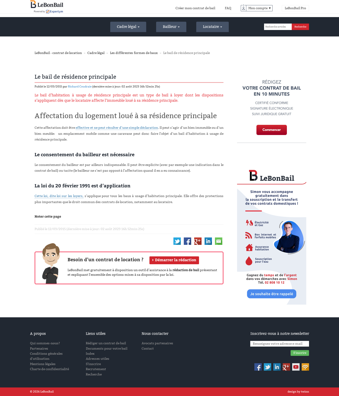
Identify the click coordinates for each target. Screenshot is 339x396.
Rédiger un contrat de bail (106, 343)
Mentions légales (43, 364)
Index (90, 354)
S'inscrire (93, 364)
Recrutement (96, 369)
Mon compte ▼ (259, 8)
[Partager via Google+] (198, 241)
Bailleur (170, 26)
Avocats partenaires (157, 343)
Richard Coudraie (80, 86)
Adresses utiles (97, 359)
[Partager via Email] (218, 241)
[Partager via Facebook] (187, 241)
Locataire (211, 26)
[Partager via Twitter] (177, 241)
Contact (148, 349)
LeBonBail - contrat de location (58, 53)
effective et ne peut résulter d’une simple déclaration (117, 128)
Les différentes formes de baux (134, 53)
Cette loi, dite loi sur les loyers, (59, 196)
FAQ (228, 8)
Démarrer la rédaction (175, 259)
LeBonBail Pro (295, 8)
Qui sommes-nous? (45, 343)
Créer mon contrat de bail (195, 8)
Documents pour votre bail (106, 349)
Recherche (94, 374)
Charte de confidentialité (49, 369)
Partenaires (39, 349)
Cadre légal (127, 26)
